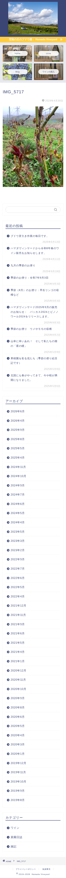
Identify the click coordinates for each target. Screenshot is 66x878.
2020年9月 (18, 698)
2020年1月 (18, 753)
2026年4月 (18, 420)
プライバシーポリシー (26, 869)
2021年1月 (18, 661)
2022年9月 (18, 559)
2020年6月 (18, 716)
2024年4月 (18, 522)
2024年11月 (18, 466)
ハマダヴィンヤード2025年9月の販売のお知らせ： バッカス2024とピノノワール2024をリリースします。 (34, 312)
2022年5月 (18, 587)
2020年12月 (18, 670)
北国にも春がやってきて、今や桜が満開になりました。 (34, 378)
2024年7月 (18, 494)
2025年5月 (18, 448)
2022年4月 (18, 596)
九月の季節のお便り (24, 265)
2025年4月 (18, 457)
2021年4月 (18, 651)
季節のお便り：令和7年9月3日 (30, 277)
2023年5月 (18, 531)
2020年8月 (18, 707)
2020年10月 (18, 689)
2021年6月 (18, 633)
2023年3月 (18, 540)
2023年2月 (18, 550)
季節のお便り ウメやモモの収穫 (31, 329)
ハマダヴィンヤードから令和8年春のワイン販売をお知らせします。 (35, 250)
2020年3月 (18, 744)
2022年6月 (18, 577)
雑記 (13, 846)
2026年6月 (18, 411)
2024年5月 (18, 513)
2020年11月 (18, 679)
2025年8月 (18, 439)
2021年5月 (18, 642)
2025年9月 (18, 429)
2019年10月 (18, 781)
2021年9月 (18, 624)
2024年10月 (18, 476)
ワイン (15, 827)
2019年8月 (18, 800)
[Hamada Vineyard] (33, 32)
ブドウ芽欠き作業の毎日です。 (30, 236)
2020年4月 (18, 735)
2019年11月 (18, 772)
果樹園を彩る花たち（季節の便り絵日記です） (34, 361)
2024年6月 (18, 503)
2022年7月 (18, 568)
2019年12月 (18, 763)
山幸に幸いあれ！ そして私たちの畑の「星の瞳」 (34, 343)
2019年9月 (18, 790)
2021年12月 (18, 605)
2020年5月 (18, 725)
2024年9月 (18, 485)
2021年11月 (18, 614)
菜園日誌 (16, 837)
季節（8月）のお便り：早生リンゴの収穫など (35, 292)
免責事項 (46, 869)
